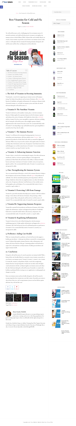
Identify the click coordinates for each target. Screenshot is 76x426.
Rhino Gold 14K (60, 151)
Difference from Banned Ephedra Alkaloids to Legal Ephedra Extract (65, 218)
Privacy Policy (50, 422)
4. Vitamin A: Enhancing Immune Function (16, 78)
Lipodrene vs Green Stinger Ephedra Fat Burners (65, 197)
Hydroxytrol (60, 52)
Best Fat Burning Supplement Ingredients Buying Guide (65, 322)
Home (17, 13)
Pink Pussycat (60, 163)
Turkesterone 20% (61, 96)
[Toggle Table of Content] (25, 70)
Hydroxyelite (60, 71)
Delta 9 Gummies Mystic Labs (63, 132)
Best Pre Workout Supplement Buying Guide (65, 332)
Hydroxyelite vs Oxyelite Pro (64, 186)
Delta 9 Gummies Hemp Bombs (63, 126)
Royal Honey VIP (60, 157)
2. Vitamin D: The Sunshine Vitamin (14, 74)
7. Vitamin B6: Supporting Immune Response (17, 84)
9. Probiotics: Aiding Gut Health (14, 87)
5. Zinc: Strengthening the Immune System (16, 80)
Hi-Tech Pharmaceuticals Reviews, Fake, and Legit (65, 177)
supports (33, 175)
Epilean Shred (60, 113)
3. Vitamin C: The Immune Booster (14, 76)
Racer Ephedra (7, 2)
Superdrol (59, 102)
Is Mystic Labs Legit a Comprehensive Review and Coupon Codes (65, 245)
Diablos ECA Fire (60, 35)
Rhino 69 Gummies (61, 145)
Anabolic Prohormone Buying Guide (65, 312)
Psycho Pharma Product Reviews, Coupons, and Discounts (64, 275)
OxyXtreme (59, 77)
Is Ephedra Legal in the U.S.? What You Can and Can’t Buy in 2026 (65, 292)
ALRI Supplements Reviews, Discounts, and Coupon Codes (65, 264)
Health (12, 303)
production (42, 223)
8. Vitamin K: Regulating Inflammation (15, 85)
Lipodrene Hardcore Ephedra (63, 46)
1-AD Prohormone (61, 108)
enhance (40, 99)
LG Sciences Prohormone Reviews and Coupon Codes (65, 254)
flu (12, 305)
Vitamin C (36, 137)
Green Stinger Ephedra (62, 58)
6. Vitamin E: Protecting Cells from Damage (16, 82)
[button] (1, 7)
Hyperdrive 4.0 (60, 83)
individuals (40, 117)
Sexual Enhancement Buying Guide (65, 301)
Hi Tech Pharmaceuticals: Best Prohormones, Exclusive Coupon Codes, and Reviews (65, 236)
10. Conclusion (11, 89)
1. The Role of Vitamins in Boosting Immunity (17, 72)
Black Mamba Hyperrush (62, 41)
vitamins (15, 305)
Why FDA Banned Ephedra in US (65, 206)
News (16, 303)
